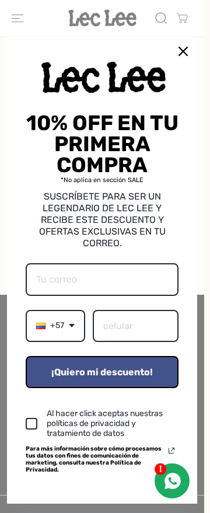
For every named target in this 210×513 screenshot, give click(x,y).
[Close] (183, 51)
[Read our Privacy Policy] (171, 451)
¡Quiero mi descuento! (102, 372)
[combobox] (55, 326)
